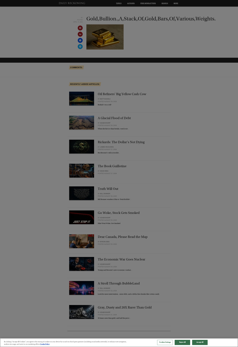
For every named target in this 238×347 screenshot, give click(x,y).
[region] (119, 342)
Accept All (199, 342)
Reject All (182, 342)
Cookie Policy (45, 344)
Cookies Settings (165, 342)
